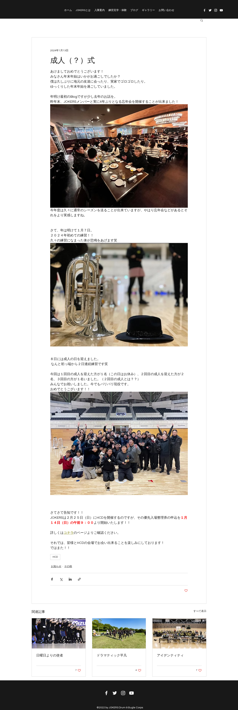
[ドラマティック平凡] (119, 633)
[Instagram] (216, 10)
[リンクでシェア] (79, 579)
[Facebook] (106, 693)
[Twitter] (210, 10)
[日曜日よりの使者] (59, 633)
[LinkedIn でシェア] (70, 579)
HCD (55, 557)
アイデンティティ (170, 655)
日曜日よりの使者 (49, 655)
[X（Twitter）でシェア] (61, 579)
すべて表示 (199, 611)
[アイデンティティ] (179, 633)
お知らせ (56, 566)
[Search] (206, 9)
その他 (68, 566)
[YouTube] (221, 10)
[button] (201, 20)
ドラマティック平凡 (112, 655)
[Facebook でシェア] (52, 579)
